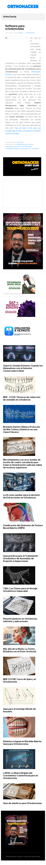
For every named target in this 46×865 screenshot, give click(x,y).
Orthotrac (25, 148)
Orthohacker (23, 6)
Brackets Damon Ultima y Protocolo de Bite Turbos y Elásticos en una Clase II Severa (21, 429)
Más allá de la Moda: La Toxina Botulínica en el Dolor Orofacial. (19, 650)
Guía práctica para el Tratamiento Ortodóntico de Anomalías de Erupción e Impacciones (20, 558)
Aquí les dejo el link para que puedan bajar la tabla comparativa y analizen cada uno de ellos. (23, 131)
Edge (16, 146)
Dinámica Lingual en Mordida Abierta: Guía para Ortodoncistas (22, 742)
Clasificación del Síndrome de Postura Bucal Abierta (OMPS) (23, 526)
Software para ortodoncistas (14, 27)
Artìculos (20, 142)
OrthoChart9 (27, 146)
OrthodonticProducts (13, 148)
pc (30, 148)
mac (20, 146)
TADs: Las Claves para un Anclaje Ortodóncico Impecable (20, 589)
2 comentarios (30, 33)
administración (21, 144)
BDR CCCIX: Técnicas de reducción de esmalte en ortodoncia (21, 398)
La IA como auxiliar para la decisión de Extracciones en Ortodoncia (21, 496)
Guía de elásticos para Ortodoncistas (22, 803)
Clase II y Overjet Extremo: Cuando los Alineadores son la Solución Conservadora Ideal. (23, 368)
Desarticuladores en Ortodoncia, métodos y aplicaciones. (20, 620)
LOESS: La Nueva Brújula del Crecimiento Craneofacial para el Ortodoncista (20, 775)
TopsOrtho (35, 148)
